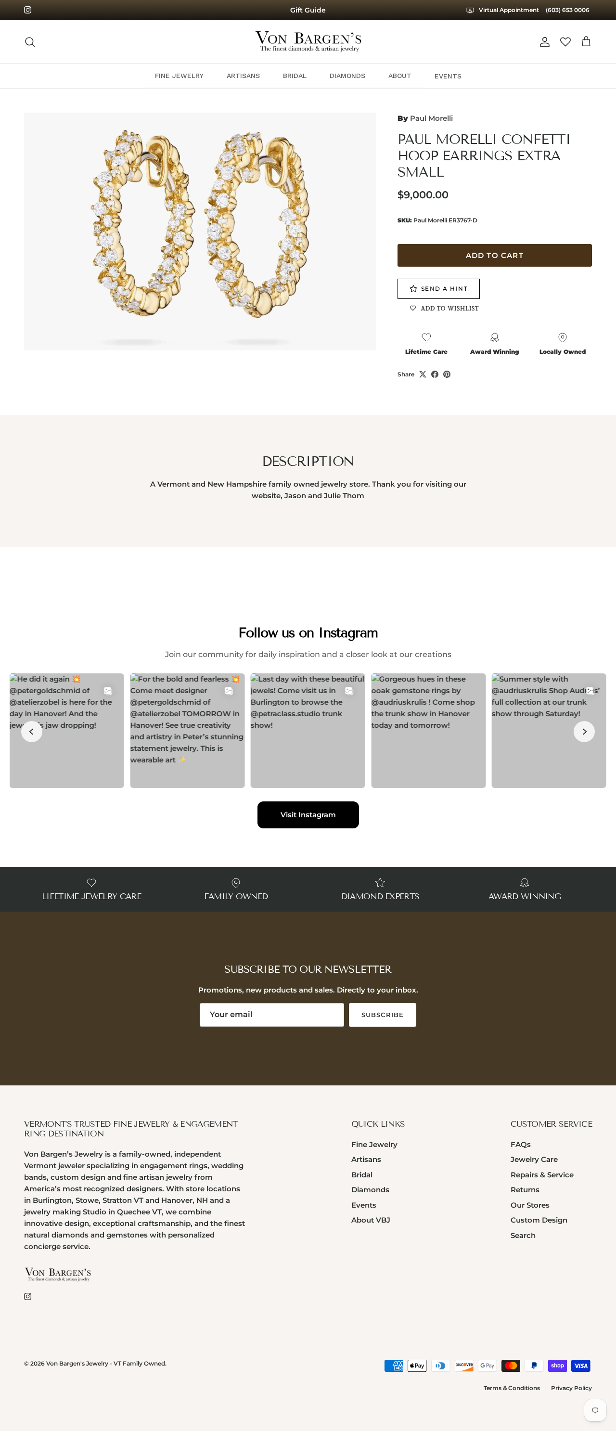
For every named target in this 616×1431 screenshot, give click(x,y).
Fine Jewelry (374, 1144)
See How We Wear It (308, 14)
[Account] (543, 42)
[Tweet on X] (422, 374)
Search (523, 1235)
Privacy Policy (571, 1388)
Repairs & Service (542, 1174)
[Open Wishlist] (565, 42)
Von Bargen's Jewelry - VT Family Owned (105, 1363)
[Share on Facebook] (434, 374)
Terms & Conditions (512, 1388)
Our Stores (530, 1205)
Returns (525, 1189)
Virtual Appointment (508, 9)
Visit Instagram (308, 814)
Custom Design (539, 1220)
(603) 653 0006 (568, 9)
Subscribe (382, 1014)
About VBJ (370, 1220)
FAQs (521, 1144)
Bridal (361, 1174)
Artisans (366, 1159)
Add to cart (495, 255)
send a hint (444, 288)
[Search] (30, 42)
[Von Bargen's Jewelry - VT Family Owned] (308, 42)
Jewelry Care (534, 1159)
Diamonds (370, 1189)
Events (363, 1205)
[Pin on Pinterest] (446, 374)
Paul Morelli (431, 118)
